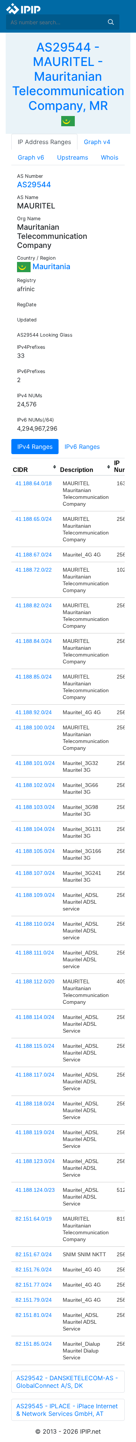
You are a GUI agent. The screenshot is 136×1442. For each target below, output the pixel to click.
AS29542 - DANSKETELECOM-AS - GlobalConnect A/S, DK (67, 1381)
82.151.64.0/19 (33, 1219)
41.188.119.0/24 (34, 1132)
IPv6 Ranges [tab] (82, 446)
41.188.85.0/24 (33, 677)
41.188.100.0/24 (35, 727)
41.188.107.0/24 (35, 873)
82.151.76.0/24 (33, 1269)
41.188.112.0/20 (34, 981)
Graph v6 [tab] (31, 157)
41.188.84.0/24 (33, 641)
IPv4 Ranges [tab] (35, 446)
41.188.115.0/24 (34, 1046)
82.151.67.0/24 (33, 1254)
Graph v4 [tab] (97, 142)
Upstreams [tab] (72, 157)
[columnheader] (35, 467)
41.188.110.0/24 (34, 924)
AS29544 (34, 184)
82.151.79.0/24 (33, 1300)
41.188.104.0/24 (35, 829)
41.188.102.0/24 (35, 785)
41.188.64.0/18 (33, 483)
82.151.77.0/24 (33, 1285)
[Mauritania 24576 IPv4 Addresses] (68, 120)
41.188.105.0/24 (35, 851)
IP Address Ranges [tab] (44, 142)
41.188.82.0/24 (33, 605)
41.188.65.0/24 (33, 519)
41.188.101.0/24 (35, 763)
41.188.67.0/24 (33, 555)
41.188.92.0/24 (33, 712)
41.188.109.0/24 (35, 895)
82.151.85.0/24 (33, 1344)
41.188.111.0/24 (34, 953)
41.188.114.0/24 (34, 1017)
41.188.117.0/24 (34, 1075)
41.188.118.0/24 (34, 1103)
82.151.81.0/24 (33, 1315)
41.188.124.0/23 (35, 1190)
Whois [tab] (109, 157)
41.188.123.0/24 (35, 1161)
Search (111, 22)
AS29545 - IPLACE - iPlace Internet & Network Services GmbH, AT (67, 1409)
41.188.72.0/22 (33, 570)
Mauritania (50, 266)
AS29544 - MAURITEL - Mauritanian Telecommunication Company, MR (68, 76)
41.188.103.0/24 (35, 807)
